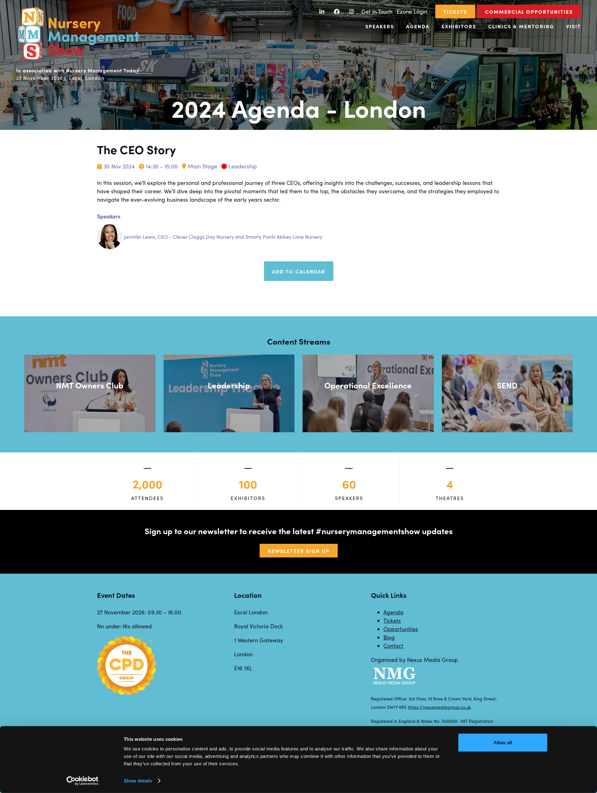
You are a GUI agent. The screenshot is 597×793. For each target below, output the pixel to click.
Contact (393, 645)
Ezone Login (412, 11)
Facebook (337, 11)
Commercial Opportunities (529, 11)
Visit (573, 26)
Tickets (455, 11)
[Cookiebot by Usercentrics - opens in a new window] (82, 781)
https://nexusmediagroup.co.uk (439, 707)
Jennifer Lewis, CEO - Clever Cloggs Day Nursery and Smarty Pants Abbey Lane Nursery (223, 236)
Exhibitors (459, 26)
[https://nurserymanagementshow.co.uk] (78, 59)
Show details (138, 780)
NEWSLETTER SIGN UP (299, 550)
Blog (389, 637)
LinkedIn (322, 11)
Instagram (352, 11)
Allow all (502, 742)
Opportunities (400, 629)
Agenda (417, 26)
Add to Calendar (298, 271)
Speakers (379, 26)
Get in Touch (376, 11)
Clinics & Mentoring (521, 26)
